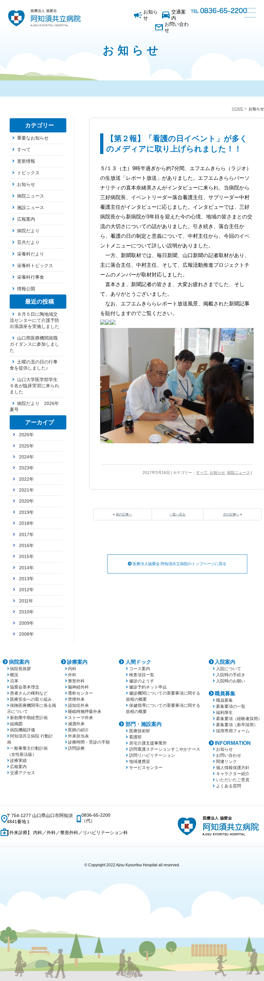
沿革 (14, 680)
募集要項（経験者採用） (239, 718)
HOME (237, 109)
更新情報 (26, 161)
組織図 (16, 723)
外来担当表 (78, 736)
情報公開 (26, 288)
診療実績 (18, 760)
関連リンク (226, 761)
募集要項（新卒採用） (237, 724)
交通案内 (178, 15)
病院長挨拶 (20, 668)
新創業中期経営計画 (29, 717)
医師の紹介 (78, 729)
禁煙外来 (76, 699)
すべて (202, 472)
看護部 (135, 737)
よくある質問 (228, 786)
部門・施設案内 (144, 724)
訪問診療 (76, 748)
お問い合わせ (177, 27)
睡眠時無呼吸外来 (84, 711)
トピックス (28, 172)
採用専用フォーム (232, 730)
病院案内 (19, 662)
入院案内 (225, 662)
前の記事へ (124, 514)
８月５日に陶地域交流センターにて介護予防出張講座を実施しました (34, 320)
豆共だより (28, 242)
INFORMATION (233, 743)
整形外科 (76, 680)
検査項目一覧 (141, 674)
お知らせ (150, 15)
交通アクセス (22, 772)
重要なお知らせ (33, 137)
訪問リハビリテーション (152, 755)
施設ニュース (30, 207)
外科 (72, 674)
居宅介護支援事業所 (148, 743)
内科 (72, 668)
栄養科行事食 (30, 277)
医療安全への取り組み (31, 699)
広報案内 (26, 219)
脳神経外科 (78, 687)
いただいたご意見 (232, 779)
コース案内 (139, 668)
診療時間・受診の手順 (89, 742)
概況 (14, 674)
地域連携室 (139, 761)
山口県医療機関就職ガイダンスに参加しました (34, 344)
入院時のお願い (230, 680)
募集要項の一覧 (230, 706)
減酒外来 (76, 723)
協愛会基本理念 (24, 687)
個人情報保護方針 (232, 767)
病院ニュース (238, 472)
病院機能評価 (22, 729)
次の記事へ (231, 514)
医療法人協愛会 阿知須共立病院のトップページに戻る (179, 564)
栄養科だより (30, 253)
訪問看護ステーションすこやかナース (164, 749)
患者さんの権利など (29, 693)
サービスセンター (146, 767)
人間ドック (138, 662)
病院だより (28, 230)
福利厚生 (224, 712)
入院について (228, 668)
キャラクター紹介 (232, 773)
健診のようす (141, 680)
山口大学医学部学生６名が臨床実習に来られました (34, 385)
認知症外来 (78, 705)
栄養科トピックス (35, 265)
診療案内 (77, 662)
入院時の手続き (230, 674)
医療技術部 (139, 730)
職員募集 (225, 693)
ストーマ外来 (80, 717)
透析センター (80, 693)
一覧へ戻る (177, 514)
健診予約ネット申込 (148, 687)
